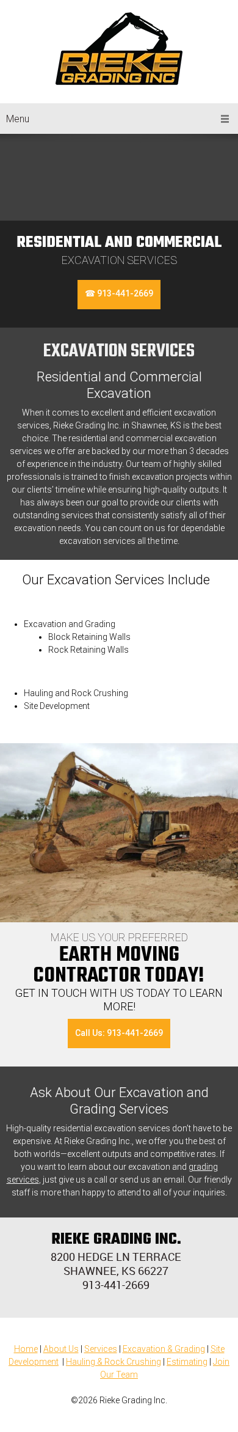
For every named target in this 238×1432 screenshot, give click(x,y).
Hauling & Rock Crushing (113, 1362)
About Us (61, 1349)
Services (100, 1349)
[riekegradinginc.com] (119, 48)
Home (26, 1349)
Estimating (187, 1362)
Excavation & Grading (164, 1349)
